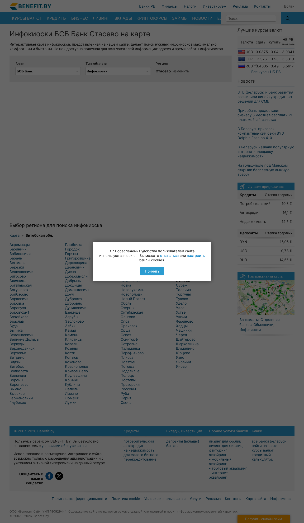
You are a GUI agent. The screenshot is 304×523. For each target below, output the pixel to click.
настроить (196, 255)
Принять (152, 271)
